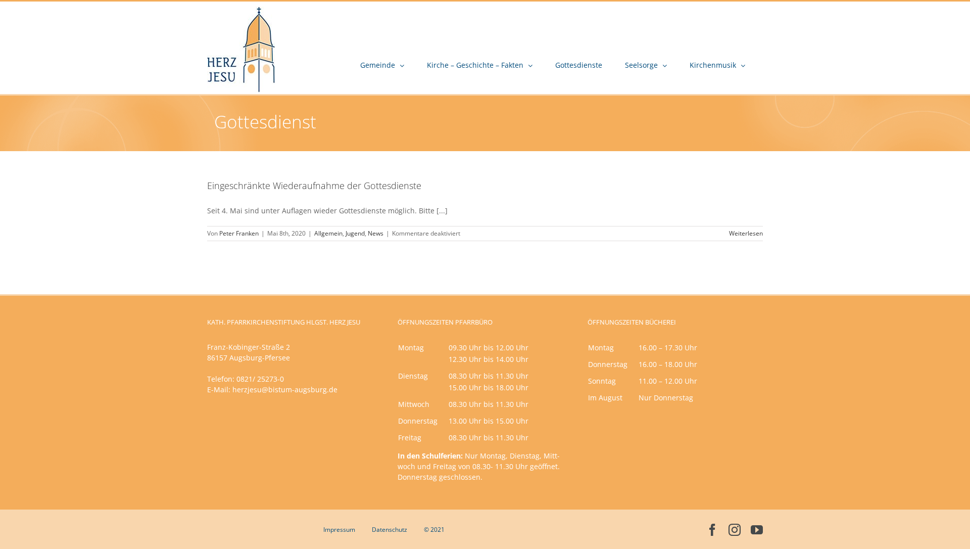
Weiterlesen (746, 233)
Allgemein (328, 233)
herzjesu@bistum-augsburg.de (284, 389)
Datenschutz (389, 529)
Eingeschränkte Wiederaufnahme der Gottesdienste (314, 185)
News (375, 233)
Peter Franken (239, 233)
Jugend (355, 233)
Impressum (339, 529)
